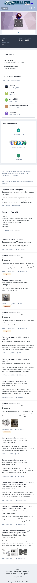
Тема (17, 569)
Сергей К (12, 86)
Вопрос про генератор (11, 255)
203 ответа (23, 271)
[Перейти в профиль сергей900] (6, 113)
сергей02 (16, 192)
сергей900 (13, 112)
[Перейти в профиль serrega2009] (6, 100)
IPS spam (11, 582)
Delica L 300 (25, 341)
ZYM (14, 341)
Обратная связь (11, 574)
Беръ (3, 171)
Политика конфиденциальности (17, 571)
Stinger (11, 92)
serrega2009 (13, 99)
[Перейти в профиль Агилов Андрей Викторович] (6, 106)
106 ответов (22, 353)
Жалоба (17, 230)
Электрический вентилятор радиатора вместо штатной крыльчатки (18, 483)
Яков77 (14, 212)
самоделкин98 (18, 258)
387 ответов (21, 500)
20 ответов (21, 249)
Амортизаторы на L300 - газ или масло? (15, 338)
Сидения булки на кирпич (24, 181)
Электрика (27, 242)
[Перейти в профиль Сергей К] (6, 86)
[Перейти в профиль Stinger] (6, 93)
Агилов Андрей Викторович (18, 106)
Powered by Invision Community (18, 578)
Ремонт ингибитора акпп (12, 240)
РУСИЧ (15, 383)
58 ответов (17, 205)
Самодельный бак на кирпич (14, 381)
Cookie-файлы (23, 574)
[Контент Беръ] (18, 32)
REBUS (15, 487)
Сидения (19, 171)
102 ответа (21, 397)
